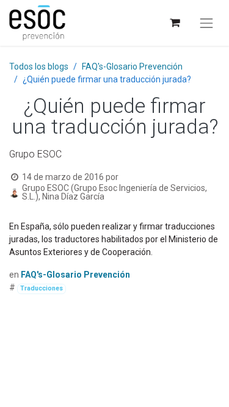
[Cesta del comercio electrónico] (174, 23)
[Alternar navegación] (206, 23)
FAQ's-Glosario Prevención (132, 66)
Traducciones (41, 288)
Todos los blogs (38, 66)
